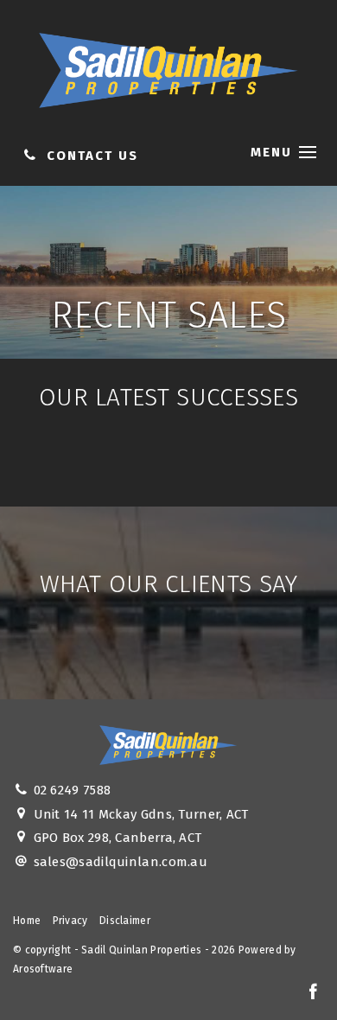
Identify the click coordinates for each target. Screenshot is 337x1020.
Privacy (70, 921)
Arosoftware (43, 969)
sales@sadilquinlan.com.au (121, 862)
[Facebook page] (313, 993)
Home (27, 921)
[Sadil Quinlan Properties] (168, 66)
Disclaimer (124, 921)
